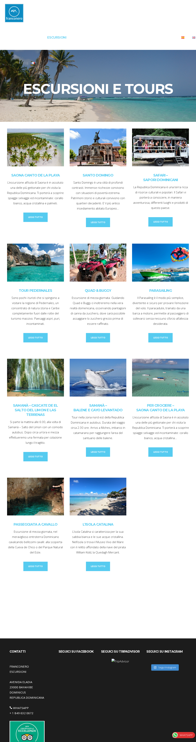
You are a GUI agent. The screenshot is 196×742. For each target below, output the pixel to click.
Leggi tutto (35, 217)
